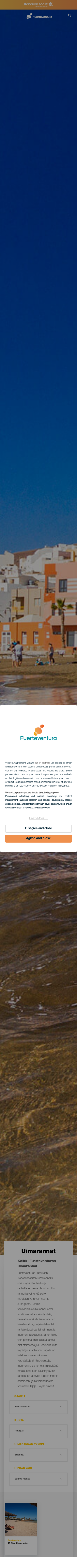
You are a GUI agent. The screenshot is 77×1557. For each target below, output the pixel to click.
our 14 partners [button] (42, 763)
